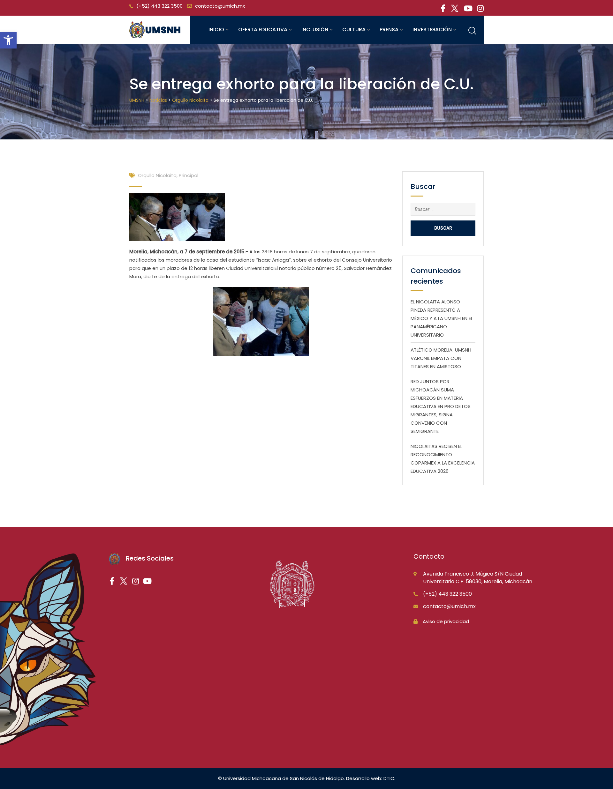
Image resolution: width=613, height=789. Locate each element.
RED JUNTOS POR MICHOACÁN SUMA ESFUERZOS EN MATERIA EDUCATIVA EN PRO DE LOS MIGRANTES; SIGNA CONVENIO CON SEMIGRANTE (441, 406)
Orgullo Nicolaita (157, 175)
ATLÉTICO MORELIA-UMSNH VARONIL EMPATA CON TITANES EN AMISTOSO (441, 358)
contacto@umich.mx (220, 6)
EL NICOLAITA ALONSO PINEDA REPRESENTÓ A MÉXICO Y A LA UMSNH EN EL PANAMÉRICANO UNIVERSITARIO (442, 318)
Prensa (389, 29)
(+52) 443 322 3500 (159, 6)
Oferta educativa (262, 29)
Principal (188, 175)
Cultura (354, 29)
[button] (8, 40)
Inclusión (314, 29)
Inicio (216, 29)
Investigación (432, 29)
